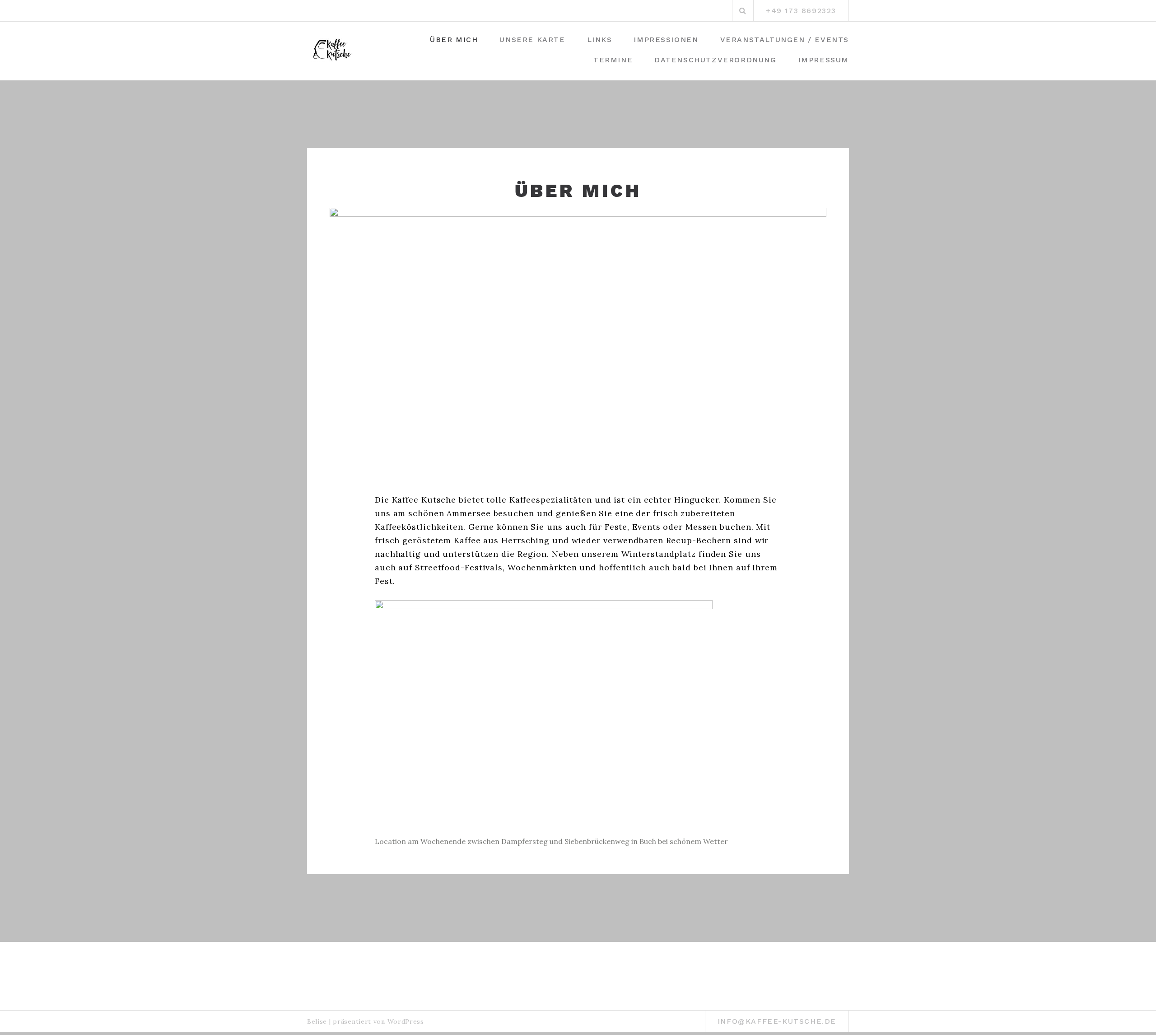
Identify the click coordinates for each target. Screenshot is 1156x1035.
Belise (317, 1021)
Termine (613, 60)
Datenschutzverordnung (715, 60)
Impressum (823, 60)
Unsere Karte (532, 39)
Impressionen (666, 39)
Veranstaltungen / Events (784, 39)
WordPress (405, 1021)
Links (599, 39)
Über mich (454, 39)
